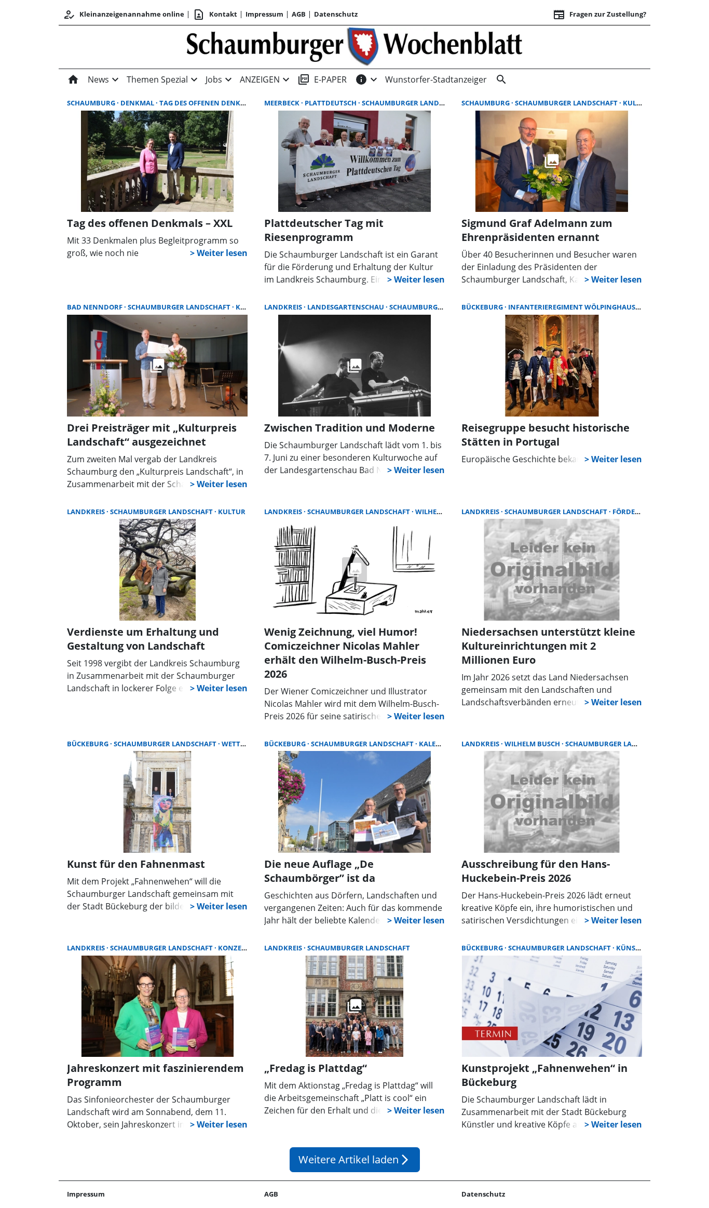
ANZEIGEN (260, 79)
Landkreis (284, 307)
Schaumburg (92, 103)
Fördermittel (637, 511)
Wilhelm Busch (443, 511)
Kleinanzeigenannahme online (123, 14)
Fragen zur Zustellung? (599, 14)
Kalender (437, 743)
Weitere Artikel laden (354, 1159)
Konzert (234, 947)
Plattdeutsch (331, 103)
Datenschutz (336, 14)
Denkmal (138, 103)
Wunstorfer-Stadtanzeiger (436, 79)
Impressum (264, 14)
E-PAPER (322, 79)
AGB (299, 14)
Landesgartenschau (346, 307)
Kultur (636, 103)
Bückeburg (483, 307)
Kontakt (215, 14)
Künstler (633, 947)
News (98, 79)
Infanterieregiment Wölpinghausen (577, 307)
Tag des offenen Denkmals (208, 103)
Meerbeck (282, 103)
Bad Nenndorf (95, 307)
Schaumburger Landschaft (413, 103)
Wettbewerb (245, 743)
